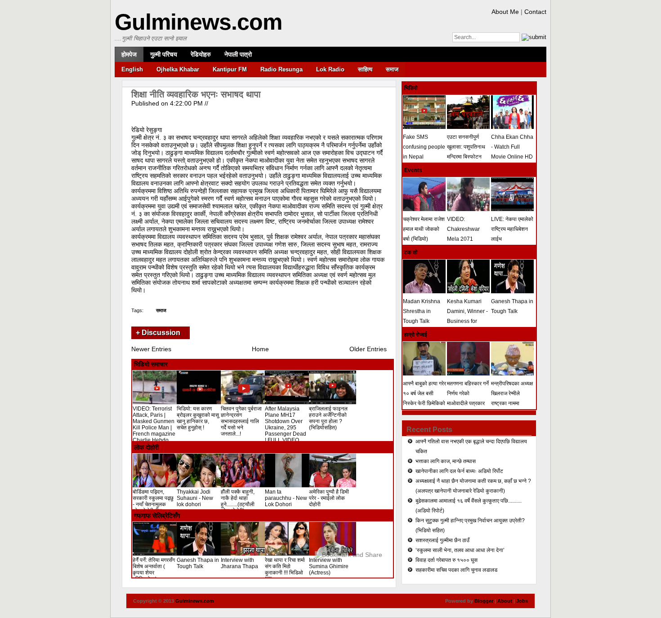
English (132, 69)
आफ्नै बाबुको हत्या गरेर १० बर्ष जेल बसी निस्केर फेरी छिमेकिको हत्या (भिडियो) (424, 398)
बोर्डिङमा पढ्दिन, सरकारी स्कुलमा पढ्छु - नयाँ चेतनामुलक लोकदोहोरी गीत (153, 501)
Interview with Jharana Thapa (239, 563)
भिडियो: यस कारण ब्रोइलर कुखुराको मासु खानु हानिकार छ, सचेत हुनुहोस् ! (198, 418)
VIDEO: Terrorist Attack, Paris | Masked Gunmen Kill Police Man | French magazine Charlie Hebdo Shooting (154, 428)
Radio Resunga (281, 69)
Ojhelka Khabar (177, 69)
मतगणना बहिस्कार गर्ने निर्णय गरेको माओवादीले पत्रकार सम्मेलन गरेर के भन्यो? (468, 398)
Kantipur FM (230, 69)
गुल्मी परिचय (163, 54)
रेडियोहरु (201, 54)
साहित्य (365, 69)
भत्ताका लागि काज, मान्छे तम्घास (445, 461)
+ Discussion (158, 332)
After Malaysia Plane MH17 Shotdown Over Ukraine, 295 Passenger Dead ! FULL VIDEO (285, 424)
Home (260, 349)
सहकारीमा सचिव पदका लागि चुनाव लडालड (456, 570)
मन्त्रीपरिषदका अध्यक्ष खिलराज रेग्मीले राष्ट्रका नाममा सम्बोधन (512, 398)
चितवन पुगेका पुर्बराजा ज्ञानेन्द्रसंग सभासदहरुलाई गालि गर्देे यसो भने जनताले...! (241, 421)
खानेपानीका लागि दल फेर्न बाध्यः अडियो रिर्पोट (459, 471)
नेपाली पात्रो (238, 54)
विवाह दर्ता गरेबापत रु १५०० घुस (446, 560)
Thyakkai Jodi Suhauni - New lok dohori (195, 498)
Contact (535, 11)
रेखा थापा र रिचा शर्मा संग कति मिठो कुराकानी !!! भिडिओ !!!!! (285, 569)
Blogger (483, 601)
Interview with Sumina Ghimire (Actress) (328, 566)
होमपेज (129, 54)
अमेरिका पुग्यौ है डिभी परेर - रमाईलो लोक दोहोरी (329, 498)
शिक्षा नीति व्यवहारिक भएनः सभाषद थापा (196, 94)
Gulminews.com (198, 22)
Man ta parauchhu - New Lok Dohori (286, 498)
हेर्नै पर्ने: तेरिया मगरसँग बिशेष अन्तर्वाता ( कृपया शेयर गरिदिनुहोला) (154, 569)
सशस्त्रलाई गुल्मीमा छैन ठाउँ (442, 540)
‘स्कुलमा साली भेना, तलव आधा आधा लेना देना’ (460, 550)
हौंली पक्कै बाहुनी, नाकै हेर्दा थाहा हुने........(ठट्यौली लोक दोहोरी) (238, 501)
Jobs (522, 601)
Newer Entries (151, 349)
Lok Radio (330, 69)
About (504, 601)
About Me (505, 11)
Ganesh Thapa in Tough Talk (198, 563)
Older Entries (368, 349)
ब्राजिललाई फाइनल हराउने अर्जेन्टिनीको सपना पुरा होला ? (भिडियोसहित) (328, 418)
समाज (392, 69)
